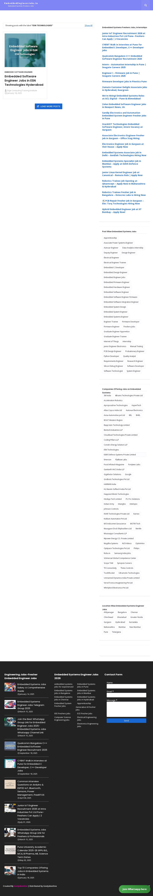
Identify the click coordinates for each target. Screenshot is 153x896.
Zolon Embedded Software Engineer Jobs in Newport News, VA (124, 105)
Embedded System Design (115, 307)
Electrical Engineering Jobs (86, 718)
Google (128, 474)
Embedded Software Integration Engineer (121, 302)
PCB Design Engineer (112, 351)
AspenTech (136, 405)
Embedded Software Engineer (18, 72)
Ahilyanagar (109, 612)
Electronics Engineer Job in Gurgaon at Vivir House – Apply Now (123, 145)
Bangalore (122, 612)
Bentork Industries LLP (113, 430)
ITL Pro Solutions (133, 499)
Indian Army (109, 504)
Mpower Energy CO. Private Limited (119, 538)
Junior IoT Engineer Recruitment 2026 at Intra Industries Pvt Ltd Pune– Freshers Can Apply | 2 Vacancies (123, 36)
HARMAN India (110, 484)
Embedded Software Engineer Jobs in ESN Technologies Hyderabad (24, 80)
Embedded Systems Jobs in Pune (86, 685)
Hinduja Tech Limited (113, 499)
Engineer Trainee (111, 321)
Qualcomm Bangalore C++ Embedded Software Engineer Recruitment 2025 (122, 57)
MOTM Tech (135, 523)
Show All (88, 25)
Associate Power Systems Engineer (118, 243)
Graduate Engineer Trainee (115, 336)
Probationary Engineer (134, 351)
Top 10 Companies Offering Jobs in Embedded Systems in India (32, 871)
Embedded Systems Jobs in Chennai (63, 698)
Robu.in (107, 553)
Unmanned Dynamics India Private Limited (122, 578)
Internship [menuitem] (59, 13)
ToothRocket (109, 573)
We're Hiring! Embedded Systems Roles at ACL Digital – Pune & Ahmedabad (123, 97)
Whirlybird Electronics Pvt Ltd (116, 587)
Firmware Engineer (112, 326)
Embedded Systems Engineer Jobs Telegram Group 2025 (30, 705)
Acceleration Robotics (113, 400)
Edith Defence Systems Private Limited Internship (120, 455)
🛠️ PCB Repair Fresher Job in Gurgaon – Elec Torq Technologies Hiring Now (123, 202)
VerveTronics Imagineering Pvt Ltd (118, 583)
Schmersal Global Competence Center (120, 558)
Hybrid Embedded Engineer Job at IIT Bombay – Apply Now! (121, 210)
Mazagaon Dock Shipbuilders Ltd (118, 528)
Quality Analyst (129, 356)
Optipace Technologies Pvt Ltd (117, 548)
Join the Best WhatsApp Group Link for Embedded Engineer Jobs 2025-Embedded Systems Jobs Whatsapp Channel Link (31, 725)
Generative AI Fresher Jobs (86, 708)
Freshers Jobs (129, 326)
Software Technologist (113, 371)
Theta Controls (127, 568)
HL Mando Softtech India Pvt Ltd (117, 489)
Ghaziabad (121, 617)
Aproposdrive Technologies (116, 405)
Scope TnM (108, 563)
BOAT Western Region (113, 420)
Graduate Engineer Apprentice (117, 331)
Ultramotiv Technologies (129, 573)
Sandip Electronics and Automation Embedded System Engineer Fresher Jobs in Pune (124, 115)
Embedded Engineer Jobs (114, 277)
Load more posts (50, 106)
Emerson (107, 459)
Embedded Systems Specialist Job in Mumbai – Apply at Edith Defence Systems (121, 164)
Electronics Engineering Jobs (87, 725)
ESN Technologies (111, 449)
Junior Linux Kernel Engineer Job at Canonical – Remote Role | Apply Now (122, 174)
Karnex (136, 514)
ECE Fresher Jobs (84, 713)
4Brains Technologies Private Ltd (129, 395)
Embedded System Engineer (115, 312)
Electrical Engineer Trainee (115, 262)
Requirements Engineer (113, 361)
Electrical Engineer (111, 257)
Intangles (122, 504)
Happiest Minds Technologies (116, 494)
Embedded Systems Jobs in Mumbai (86, 691)
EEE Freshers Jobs (62, 713)
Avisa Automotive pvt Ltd (114, 415)
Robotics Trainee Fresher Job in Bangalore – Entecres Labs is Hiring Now (124, 193)
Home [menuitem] (8, 13)
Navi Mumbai (135, 627)
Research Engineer (135, 361)
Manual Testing (136, 346)
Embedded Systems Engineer (116, 316)
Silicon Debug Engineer (113, 366)
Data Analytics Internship (132, 247)
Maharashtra (109, 627)
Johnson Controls (111, 509)
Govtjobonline (20, 886)
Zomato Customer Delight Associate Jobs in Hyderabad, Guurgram (124, 88)
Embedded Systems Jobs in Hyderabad (86, 698)
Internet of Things (111, 341)
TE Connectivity (110, 568)
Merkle (138, 528)
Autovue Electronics (134, 410)
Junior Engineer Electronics (115, 346)
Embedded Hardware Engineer (117, 287)
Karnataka (133, 622)
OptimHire (140, 543)
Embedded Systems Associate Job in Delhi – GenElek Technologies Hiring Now (124, 154)
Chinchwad (108, 617)
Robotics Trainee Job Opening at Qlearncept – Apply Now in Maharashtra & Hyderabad (123, 183)
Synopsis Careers (124, 563)
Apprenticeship (110, 238)
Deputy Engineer (111, 252)
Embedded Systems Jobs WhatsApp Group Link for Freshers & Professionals (31, 833)
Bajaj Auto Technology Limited (117, 425)
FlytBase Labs (121, 459)
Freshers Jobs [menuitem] (23, 13)
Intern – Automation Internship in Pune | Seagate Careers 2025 (124, 66)
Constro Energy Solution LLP (115, 445)
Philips (136, 548)
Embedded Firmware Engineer (116, 282)
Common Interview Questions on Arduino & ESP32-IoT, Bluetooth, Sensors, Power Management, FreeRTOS (30, 788)
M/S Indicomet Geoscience (115, 523)
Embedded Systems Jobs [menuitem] (111, 13)
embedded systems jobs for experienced (63, 685)
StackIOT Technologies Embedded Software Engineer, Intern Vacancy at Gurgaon (122, 127)
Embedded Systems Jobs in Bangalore (63, 691)
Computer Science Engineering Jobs (62, 718)
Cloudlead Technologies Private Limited (120, 435)
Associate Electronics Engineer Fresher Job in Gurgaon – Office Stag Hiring (123, 137)
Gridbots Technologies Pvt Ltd (116, 479)
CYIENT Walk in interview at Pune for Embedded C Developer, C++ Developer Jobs (123, 47)
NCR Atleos (126, 543)
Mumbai (122, 627)
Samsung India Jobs (122, 553)
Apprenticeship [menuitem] (42, 13)
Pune (106, 632)
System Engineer (133, 371)
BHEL (138, 415)
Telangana (116, 632)
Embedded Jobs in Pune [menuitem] (81, 13)
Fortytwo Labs (134, 464)
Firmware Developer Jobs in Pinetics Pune (124, 81)
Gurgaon (107, 622)
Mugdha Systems (111, 543)
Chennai (134, 612)
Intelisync (133, 504)
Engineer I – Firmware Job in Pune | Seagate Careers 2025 (121, 74)
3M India (107, 395)
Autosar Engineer (111, 247)
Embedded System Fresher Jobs (62, 704)
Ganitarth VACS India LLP (114, 469)
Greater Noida (136, 617)
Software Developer (135, 366)
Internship (127, 341)
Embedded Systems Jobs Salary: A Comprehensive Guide (31, 688)
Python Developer (111, 356)
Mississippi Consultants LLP (115, 533)
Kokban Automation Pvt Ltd (115, 518)
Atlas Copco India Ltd (113, 410)
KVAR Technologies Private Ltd (116, 514)
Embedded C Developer (114, 267)
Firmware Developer (130, 321)
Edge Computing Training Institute (22, 90)
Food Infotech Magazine (114, 464)
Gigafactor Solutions (112, 474)
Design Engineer (128, 252)
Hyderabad (120, 622)
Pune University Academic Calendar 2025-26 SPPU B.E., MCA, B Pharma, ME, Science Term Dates (32, 852)
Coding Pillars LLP (111, 440)
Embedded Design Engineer (115, 272)
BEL (130, 415)
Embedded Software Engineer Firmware (120, 297)
